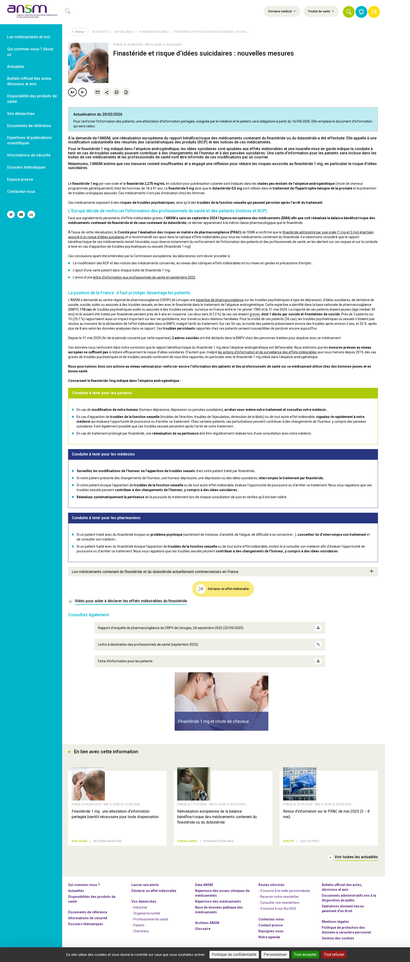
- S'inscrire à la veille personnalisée (284, 891)
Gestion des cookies (338, 938)
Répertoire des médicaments (218, 901)
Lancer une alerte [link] (145, 885)
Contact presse (270, 925)
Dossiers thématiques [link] (26, 167)
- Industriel (139, 907)
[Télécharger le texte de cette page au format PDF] (126, 92)
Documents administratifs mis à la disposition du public (349, 898)
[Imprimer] (116, 92)
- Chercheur (140, 931)
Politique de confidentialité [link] (234, 954)
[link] (31, 12)
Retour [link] (79, 31)
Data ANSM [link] (204, 885)
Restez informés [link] (271, 885)
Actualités (100, 31)
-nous (271, 931)
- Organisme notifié (145, 913)
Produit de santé (319, 11)
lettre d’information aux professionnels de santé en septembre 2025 (144, 277)
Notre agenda (269, 937)
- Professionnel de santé (149, 919)
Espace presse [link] (20, 179)
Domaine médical (280, 11)
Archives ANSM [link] (207, 923)
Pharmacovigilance (154, 31)
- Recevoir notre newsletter (278, 897)
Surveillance (124, 31)
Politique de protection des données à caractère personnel (346, 930)
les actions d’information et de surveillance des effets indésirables (267, 352)
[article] (221, 701)
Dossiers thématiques (85, 924)
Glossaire (202, 929)
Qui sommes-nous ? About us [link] (30, 52)
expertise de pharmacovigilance (220, 300)
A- (82, 92)
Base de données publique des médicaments (219, 909)
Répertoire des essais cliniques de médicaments (222, 893)
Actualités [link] (15, 66)
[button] (349, 12)
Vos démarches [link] (21, 113)
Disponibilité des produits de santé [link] (32, 99)
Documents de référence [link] (29, 125)
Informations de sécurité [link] (28, 155)
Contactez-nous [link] (21, 191)
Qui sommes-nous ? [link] (84, 885)
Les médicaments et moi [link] (28, 37)
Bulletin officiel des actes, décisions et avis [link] (29, 81)
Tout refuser (334, 954)
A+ (72, 92)
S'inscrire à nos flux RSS (278, 908)
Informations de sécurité (87, 918)
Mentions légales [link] (335, 922)
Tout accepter (305, 954)
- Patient (137, 925)
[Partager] (107, 92)
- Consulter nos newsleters (278, 903)
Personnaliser (275, 954)
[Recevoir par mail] (97, 92)
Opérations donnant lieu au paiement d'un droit (343, 908)
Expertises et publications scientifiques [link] (29, 140)
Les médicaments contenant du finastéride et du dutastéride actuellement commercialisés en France (155, 571)
